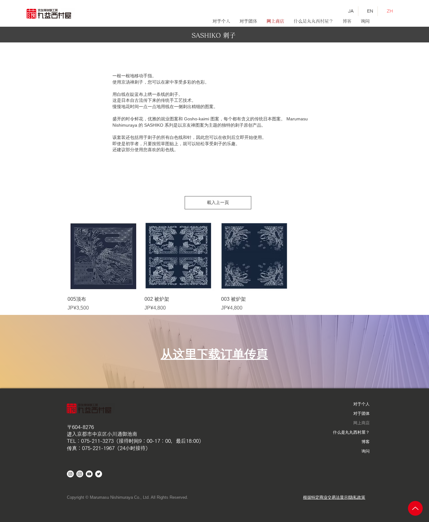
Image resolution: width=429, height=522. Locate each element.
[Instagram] (79, 473)
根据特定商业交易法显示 (325, 497)
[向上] (415, 508)
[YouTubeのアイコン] (89, 473)
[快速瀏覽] (103, 255)
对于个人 (361, 404)
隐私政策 (357, 497)
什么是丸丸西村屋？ (351, 432)
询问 (365, 451)
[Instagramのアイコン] (70, 473)
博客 (365, 441)
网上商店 (361, 422)
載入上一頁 (218, 202)
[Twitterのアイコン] (98, 473)
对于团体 (361, 413)
